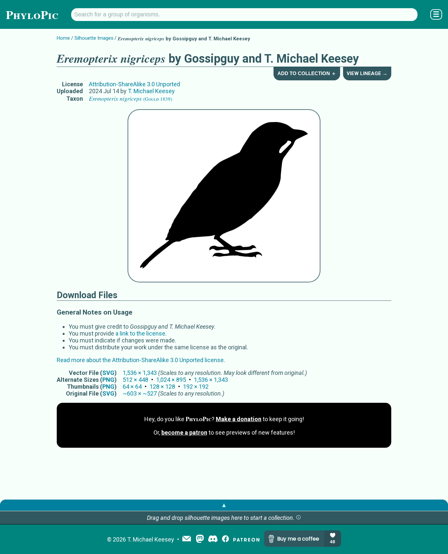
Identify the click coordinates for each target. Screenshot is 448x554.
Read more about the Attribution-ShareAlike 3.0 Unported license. (141, 360)
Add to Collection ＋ (306, 73)
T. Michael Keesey (151, 91)
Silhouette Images (93, 38)
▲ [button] (224, 505)
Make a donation (238, 419)
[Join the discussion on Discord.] (212, 539)
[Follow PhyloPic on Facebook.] (225, 539)
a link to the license (140, 333)
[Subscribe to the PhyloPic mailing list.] (186, 539)
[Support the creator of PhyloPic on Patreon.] (246, 539)
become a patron (184, 432)
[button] (298, 517)
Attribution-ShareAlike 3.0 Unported (134, 84)
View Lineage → (367, 73)
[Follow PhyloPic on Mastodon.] (200, 539)
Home (63, 38)
